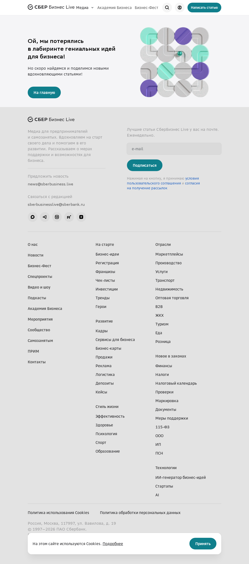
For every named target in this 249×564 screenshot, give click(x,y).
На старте (105, 244)
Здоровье (104, 425)
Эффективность (110, 416)
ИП (158, 444)
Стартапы (164, 486)
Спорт (101, 442)
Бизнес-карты (108, 348)
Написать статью (204, 7)
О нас (33, 244)
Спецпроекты (40, 276)
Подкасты (37, 297)
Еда (158, 332)
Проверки (164, 392)
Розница (163, 341)
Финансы (163, 365)
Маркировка (166, 400)
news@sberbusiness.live (50, 184)
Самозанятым (40, 340)
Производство (168, 262)
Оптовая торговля (172, 297)
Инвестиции (107, 289)
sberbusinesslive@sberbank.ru (56, 204)
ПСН (159, 453)
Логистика (105, 374)
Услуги (161, 271)
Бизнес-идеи (107, 254)
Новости (35, 255)
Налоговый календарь (176, 383)
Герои (101, 306)
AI (157, 494)
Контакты (37, 361)
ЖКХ (159, 315)
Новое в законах (170, 356)
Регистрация (107, 262)
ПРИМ (33, 351)
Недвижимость (169, 289)
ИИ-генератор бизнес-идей (180, 477)
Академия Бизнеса (114, 7)
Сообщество (39, 329)
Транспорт (165, 280)
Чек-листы (105, 280)
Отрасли (163, 244)
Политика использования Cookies (58, 512)
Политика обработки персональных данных (140, 512)
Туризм (162, 324)
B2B (159, 306)
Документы (165, 409)
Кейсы (101, 392)
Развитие (104, 321)
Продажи (104, 357)
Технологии (166, 467)
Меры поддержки (171, 418)
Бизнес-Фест (146, 7)
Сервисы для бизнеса (115, 339)
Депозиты (105, 383)
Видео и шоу (39, 287)
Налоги (162, 374)
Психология (106, 433)
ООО (159, 435)
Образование (108, 451)
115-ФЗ (162, 426)
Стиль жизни (107, 406)
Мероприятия (40, 319)
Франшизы (105, 271)
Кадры (102, 330)
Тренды (103, 297)
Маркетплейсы (169, 254)
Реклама (104, 365)
